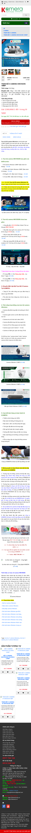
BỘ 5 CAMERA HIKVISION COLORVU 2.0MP (7, 657)
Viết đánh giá (22, 126)
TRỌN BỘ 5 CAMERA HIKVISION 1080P (16, 35)
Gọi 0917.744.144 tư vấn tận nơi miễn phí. (17, 831)
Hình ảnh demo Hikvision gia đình (11, 611)
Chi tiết (8, 166)
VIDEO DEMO (6, 137)
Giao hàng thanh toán (9, 748)
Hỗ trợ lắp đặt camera (9, 742)
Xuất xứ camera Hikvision (9, 603)
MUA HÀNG (15, 122)
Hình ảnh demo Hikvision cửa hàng (11, 614)
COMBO (6, 30)
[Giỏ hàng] (2, 3)
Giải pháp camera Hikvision (9, 608)
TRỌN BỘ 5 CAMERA (10, 33)
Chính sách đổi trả (8, 731)
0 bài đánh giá (14, 126)
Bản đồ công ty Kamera (9, 738)
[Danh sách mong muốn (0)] (27, 2)
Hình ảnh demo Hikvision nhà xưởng (12, 619)
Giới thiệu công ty (7, 729)
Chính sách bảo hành (8, 734)
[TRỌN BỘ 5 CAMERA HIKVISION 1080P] (15, 53)
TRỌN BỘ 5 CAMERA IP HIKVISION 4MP (7, 702)
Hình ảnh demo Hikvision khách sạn (12, 622)
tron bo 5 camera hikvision (12, 638)
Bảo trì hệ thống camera (9, 749)
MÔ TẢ (5, 133)
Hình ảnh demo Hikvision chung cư (11, 625)
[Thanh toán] (4, 3)
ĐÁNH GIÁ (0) (17, 137)
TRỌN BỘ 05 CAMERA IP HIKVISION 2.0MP (23, 654)
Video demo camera (8, 751)
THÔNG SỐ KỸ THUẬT (16, 133)
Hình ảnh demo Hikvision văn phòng (12, 617)
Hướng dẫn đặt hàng (8, 746)
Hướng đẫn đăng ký (8, 744)
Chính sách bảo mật (8, 733)
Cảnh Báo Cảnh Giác (8, 753)
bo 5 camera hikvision (12, 640)
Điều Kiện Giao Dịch (8, 736)
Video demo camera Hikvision (10, 605)
